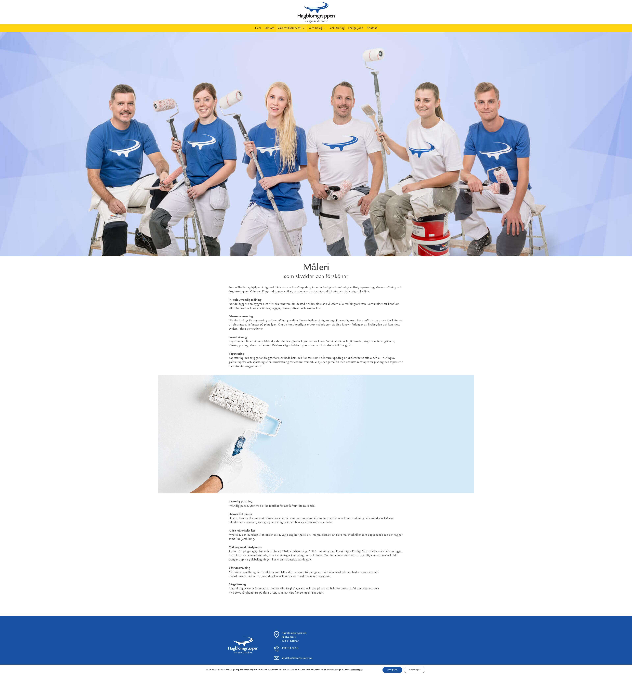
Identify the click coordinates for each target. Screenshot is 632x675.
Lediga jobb (355, 28)
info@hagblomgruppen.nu (296, 658)
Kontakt (372, 28)
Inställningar (414, 670)
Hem (258, 28)
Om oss (269, 28)
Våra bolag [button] (315, 28)
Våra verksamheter (289, 28)
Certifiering (337, 28)
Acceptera (392, 670)
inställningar (356, 669)
